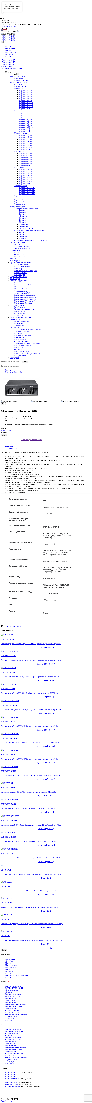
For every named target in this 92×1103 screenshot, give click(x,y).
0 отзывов (25, 440)
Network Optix (19, 275)
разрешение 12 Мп (26, 105)
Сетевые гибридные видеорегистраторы (29, 230)
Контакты (9, 56)
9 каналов (22, 214)
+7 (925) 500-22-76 (8, 40)
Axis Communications (22, 265)
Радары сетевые (20, 339)
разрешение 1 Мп (25, 91)
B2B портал (5, 68)
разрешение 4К (24, 109)
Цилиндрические (21, 80)
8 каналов (22, 212)
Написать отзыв (36, 440)
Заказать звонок (7, 66)
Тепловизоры (15, 258)
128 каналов (23, 224)
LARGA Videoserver (22, 267)
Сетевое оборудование (18, 281)
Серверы (13, 198)
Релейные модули (21, 307)
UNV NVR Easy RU (26, 228)
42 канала (22, 220)
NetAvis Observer (20, 273)
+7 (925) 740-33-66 (12, 1079)
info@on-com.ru (11, 1082)
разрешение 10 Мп (26, 103)
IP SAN (17, 244)
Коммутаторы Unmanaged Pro (25, 301)
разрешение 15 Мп (26, 182)
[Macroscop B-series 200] (46, 387)
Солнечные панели (21, 341)
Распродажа (14, 358)
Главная (8, 46)
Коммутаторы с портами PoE (25, 299)
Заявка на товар (7, 430)
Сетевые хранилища (17, 242)
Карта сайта (9, 977)
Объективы (18, 350)
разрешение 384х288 (27, 190)
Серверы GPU (19, 204)
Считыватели (19, 313)
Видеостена (18, 333)
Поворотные (19, 151)
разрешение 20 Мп (26, 107)
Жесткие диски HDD (22, 248)
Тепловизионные (20, 186)
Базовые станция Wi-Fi (23, 285)
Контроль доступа (17, 305)
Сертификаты (10, 961)
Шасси (17, 252)
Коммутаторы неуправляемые (25, 297)
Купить (4, 435)
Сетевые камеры (16, 84)
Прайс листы (10, 969)
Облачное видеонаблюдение (21, 317)
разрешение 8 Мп (25, 101)
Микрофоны (19, 323)
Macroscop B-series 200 (14, 372)
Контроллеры (19, 311)
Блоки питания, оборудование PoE (27, 354)
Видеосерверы (15, 261)
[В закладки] (2, 403)
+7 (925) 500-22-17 (8, 36)
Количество (5, 433)
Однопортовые (20, 254)
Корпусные (18, 88)
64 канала (22, 222)
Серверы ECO (19, 200)
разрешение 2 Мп (25, 93)
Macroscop (18, 269)
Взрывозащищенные (22, 196)
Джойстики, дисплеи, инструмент (27, 343)
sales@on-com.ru (11, 1084)
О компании (10, 48)
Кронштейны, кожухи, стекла (25, 345)
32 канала (22, 218)
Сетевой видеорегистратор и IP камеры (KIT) (31, 240)
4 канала (22, 210)
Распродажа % (10, 52)
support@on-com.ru (12, 1086)
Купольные (18, 78)
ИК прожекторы (20, 356)
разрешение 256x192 (27, 188)
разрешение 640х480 (27, 194)
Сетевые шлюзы (20, 291)
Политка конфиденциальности (17, 975)
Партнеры (9, 54)
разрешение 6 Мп (25, 123)
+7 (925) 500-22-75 (8, 38)
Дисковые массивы (21, 246)
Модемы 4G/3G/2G (21, 289)
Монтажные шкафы (22, 352)
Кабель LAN (19, 337)
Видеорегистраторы (17, 206)
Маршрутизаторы (21, 287)
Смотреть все (45, 948)
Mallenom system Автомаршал (25, 271)
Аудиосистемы (15, 319)
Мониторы (18, 348)
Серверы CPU (19, 202)
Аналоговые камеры (18, 76)
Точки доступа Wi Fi (22, 293)
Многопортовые (20, 256)
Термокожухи (15, 279)
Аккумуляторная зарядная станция (27, 329)
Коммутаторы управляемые (24, 295)
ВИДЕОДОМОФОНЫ (18, 82)
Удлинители (19, 325)
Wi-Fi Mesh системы (22, 283)
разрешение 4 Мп (25, 97)
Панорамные (19, 167)
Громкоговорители (21, 321)
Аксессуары (19, 315)
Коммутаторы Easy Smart (23, 303)
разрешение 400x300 (27, 192)
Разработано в (6, 1101)
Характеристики (11, 448)
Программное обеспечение (20, 263)
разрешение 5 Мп (25, 99)
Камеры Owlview (20, 86)
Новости (8, 50)
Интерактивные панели (23, 335)
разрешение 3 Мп (25, 95)
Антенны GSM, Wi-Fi (22, 331)
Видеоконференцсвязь (18, 277)
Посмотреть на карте (9, 26)
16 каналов (23, 216)
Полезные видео (11, 965)
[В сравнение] (5, 403)
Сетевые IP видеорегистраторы (26, 208)
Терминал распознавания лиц (25, 309)
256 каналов (23, 226)
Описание (9, 446)
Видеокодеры (15, 250)
